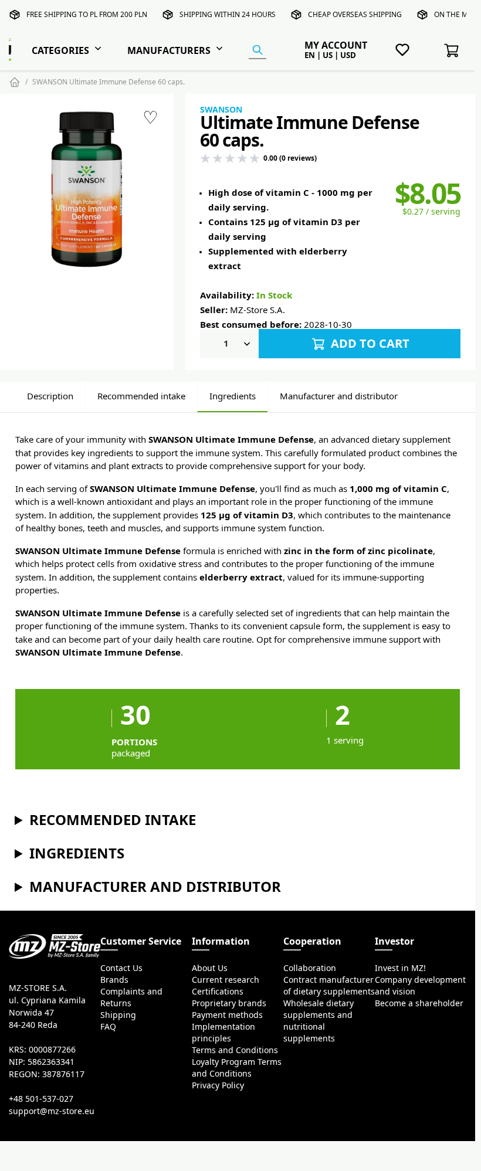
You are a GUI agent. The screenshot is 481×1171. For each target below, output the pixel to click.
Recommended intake (141, 396)
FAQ (108, 1027)
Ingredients (232, 396)
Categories (60, 50)
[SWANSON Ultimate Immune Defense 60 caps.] (87, 189)
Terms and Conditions (235, 1050)
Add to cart (368, 343)
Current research (225, 980)
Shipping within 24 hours (227, 14)
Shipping (118, 1015)
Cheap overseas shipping (355, 14)
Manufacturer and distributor (339, 396)
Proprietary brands (229, 1003)
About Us (210, 968)
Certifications (217, 991)
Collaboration (309, 968)
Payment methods (227, 1015)
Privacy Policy (218, 1085)
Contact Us (121, 968)
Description (50, 396)
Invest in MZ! (400, 968)
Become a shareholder (419, 1003)
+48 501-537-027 (41, 1099)
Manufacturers (169, 50)
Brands (114, 980)
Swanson (221, 110)
